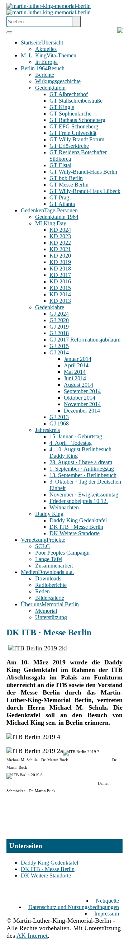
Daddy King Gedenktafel (49, 863)
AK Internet (32, 935)
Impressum (106, 913)
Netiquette (107, 901)
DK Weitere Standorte (46, 875)
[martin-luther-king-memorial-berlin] (48, 9)
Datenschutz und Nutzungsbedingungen (73, 907)
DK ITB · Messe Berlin (48, 869)
